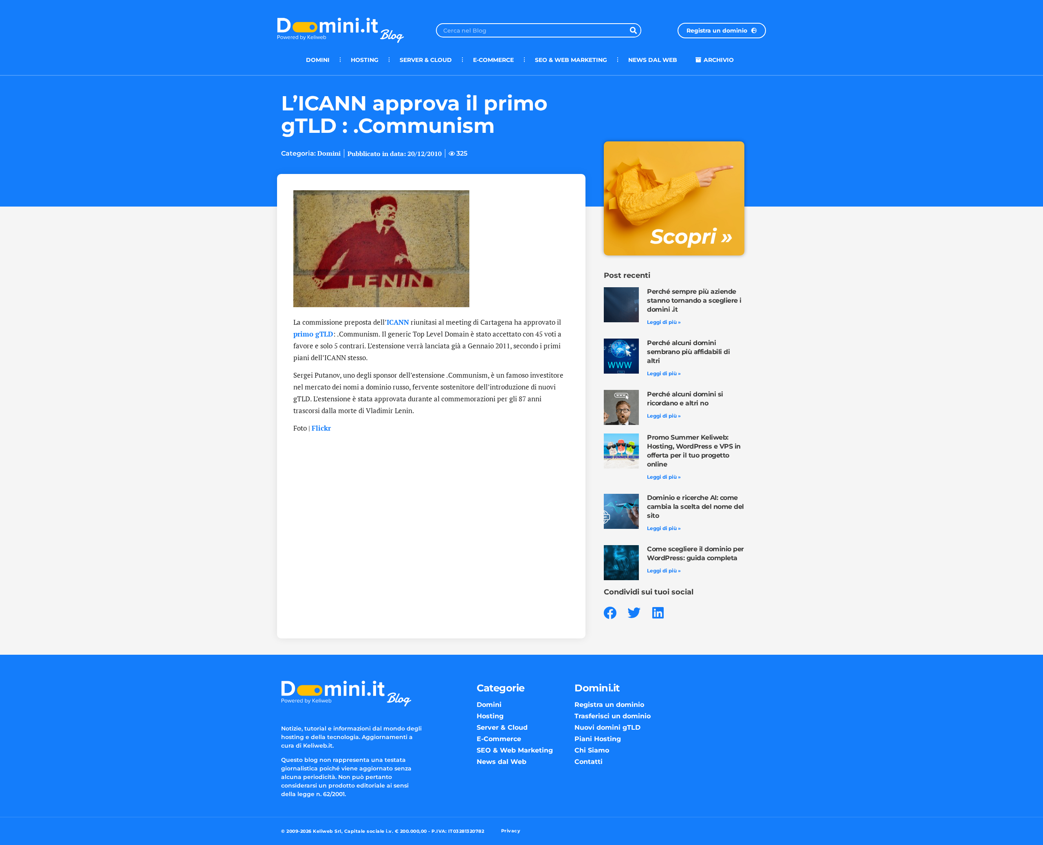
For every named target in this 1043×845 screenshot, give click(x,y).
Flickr (321, 428)
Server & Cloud (426, 60)
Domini (318, 60)
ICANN (398, 322)
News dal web (652, 60)
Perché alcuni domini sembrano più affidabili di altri (688, 352)
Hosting (364, 60)
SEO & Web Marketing (571, 60)
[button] (610, 613)
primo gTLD (313, 334)
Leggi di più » (664, 322)
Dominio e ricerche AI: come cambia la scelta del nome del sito (695, 506)
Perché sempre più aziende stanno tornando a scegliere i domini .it (694, 300)
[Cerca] (633, 30)
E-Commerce (493, 60)
